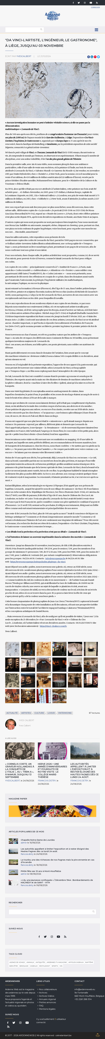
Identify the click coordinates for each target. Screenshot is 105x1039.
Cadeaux (33, 966)
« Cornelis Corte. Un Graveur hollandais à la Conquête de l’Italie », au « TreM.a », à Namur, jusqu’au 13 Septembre (19, 770)
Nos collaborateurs (48, 989)
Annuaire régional (47, 999)
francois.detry (47, 780)
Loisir (51, 713)
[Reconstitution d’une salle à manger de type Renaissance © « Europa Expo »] (44, 680)
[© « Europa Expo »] (28, 696)
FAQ (41, 1005)
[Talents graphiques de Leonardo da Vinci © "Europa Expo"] (12, 649)
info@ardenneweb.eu (85, 989)
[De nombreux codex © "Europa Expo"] (12, 665)
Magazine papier (52, 811)
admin (24, 842)
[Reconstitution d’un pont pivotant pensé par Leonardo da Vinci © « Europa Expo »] (75, 665)
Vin (61, 966)
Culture (39, 713)
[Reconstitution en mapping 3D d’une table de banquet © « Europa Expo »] (59, 680)
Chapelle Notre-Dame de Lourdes (38, 840)
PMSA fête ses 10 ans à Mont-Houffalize (41, 871)
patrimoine (65, 713)
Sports (55, 966)
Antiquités (40, 962)
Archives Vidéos (46, 996)
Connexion (95, 7)
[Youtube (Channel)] (90, 3)
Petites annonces (47, 1002)
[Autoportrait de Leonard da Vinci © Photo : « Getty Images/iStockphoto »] (44, 649)
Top (98, 1036)
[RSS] (97, 3)
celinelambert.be (64, 1035)
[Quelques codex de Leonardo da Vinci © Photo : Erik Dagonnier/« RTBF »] (91, 649)
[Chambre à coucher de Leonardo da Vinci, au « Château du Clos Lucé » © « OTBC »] (59, 696)
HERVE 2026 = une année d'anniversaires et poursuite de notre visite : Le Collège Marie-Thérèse (52, 770)
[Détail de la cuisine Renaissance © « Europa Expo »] (75, 680)
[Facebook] (73, 3)
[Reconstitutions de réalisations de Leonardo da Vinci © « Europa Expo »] (59, 665)
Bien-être (13, 966)
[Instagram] (85, 3)
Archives (43, 992)
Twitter (98, 56)
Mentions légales (47, 1009)
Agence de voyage (17, 962)
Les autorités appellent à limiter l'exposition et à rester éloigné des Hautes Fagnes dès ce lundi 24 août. (84, 770)
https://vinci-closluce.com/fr (53, 626)
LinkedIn (92, 56)
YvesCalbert (24, 56)
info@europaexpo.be (55, 558)
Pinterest (95, 56)
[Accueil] (52, 20)
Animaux (30, 962)
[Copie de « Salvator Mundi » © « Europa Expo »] (28, 649)
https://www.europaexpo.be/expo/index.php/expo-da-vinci (37, 562)
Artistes (26, 713)
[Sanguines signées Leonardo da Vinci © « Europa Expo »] (91, 680)
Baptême (89, 962)
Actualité (12, 713)
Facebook (88, 56)
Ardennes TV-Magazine (57, 962)
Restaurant (44, 966)
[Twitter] (78, 3)
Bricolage (24, 966)
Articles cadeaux (76, 962)
